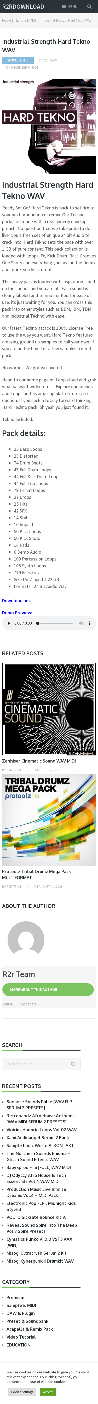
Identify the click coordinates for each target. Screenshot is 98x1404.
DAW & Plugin (21, 1313)
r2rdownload (23, 6)
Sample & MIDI (17, 60)
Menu (72, 6)
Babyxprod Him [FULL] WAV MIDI (39, 1167)
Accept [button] (48, 1392)
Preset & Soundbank (27, 1321)
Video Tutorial (21, 1337)
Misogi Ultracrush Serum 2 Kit (37, 1253)
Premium (15, 1297)
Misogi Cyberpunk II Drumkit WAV (40, 1261)
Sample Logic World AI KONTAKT (40, 1145)
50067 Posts (28, 1004)
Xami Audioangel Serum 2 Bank (38, 1137)
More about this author (33, 989)
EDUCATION (19, 1345)
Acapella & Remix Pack (30, 1329)
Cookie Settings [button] (22, 1392)
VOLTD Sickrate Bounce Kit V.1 (37, 1217)
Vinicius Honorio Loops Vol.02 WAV (42, 1129)
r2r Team (50, 60)
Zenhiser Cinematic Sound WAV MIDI (39, 761)
